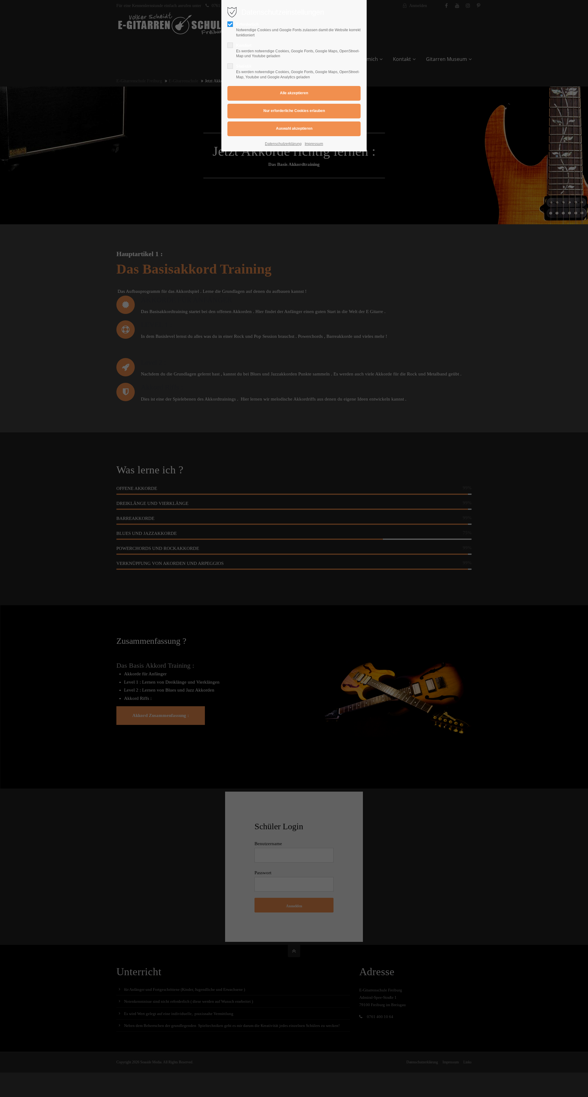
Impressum (314, 144)
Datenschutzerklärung (283, 144)
